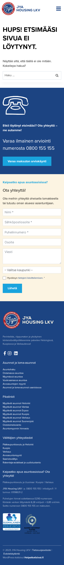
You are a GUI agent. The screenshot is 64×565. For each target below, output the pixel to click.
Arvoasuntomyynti (12, 455)
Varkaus (7, 452)
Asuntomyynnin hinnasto (16, 428)
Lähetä (12, 288)
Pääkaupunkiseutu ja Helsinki (18, 444)
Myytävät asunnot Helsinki (16, 403)
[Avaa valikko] (58, 8)
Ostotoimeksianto (12, 425)
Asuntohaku (9, 369)
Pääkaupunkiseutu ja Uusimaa (18, 482)
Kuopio (6, 448)
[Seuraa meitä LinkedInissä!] (16, 353)
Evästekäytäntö (11, 554)
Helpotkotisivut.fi (34, 557)
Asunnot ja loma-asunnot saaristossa (22, 387)
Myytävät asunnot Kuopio (16, 414)
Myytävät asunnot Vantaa (16, 407)
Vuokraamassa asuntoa (15, 380)
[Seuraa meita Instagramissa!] (10, 353)
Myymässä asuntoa (13, 376)
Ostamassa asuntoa (13, 373)
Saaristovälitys (10, 459)
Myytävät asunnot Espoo (16, 410)
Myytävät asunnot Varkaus (16, 418)
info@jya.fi (48, 488)
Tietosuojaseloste (41, 550)
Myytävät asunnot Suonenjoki (18, 421)
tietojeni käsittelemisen (30, 278)
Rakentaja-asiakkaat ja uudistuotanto (22, 462)
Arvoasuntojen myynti (14, 384)
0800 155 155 (33, 488)
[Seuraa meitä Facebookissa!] (5, 353)
